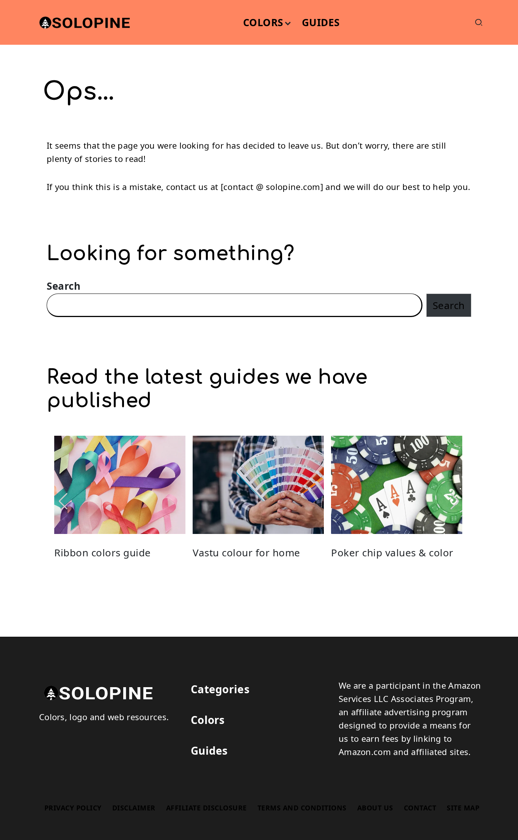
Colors (208, 720)
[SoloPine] (82, 21)
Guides (209, 750)
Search (63, 286)
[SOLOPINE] (96, 691)
